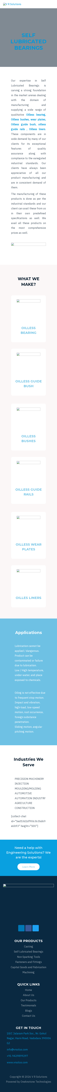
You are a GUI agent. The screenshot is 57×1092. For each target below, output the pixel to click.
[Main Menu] (50, 4)
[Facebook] (28, 928)
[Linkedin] (21, 928)
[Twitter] (35, 928)
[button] (28, 866)
